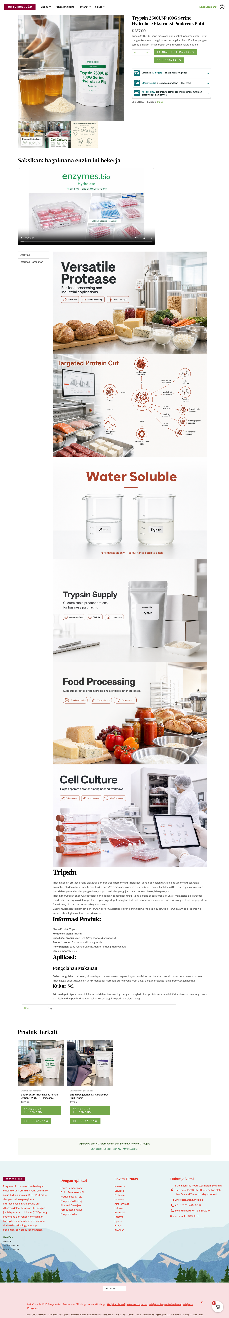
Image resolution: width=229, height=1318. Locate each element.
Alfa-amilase (121, 1203)
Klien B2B (117, 1149)
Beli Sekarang (169, 60)
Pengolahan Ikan (69, 1214)
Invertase (119, 1186)
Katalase (119, 1199)
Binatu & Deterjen (70, 1205)
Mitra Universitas (11, 1245)
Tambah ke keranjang (175, 52)
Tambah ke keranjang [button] (33, 1110)
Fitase (118, 1225)
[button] (49, 7)
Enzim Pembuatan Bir (72, 1192)
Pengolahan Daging (71, 1201)
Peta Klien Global (11, 1249)
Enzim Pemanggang (71, 1188)
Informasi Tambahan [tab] (31, 262)
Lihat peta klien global (101, 1149)
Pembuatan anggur (71, 1209)
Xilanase (119, 1230)
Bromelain (120, 1212)
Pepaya (118, 1216)
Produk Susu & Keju (71, 1196)
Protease (119, 1195)
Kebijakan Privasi (116, 1304)
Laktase (118, 1208)
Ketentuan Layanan (137, 1304)
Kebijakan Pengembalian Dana (165, 1304)
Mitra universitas (130, 1149)
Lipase (118, 1221)
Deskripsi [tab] (25, 255)
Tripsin (160, 101)
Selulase (119, 1190)
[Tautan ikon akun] (222, 6)
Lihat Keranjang (207, 6)
